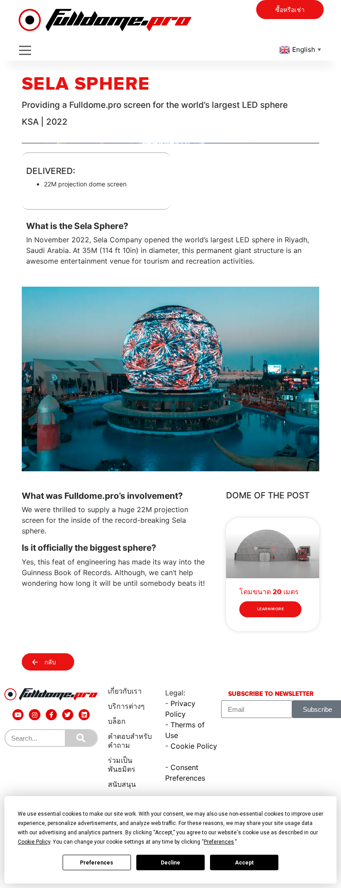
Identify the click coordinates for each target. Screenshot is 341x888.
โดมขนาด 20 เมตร (269, 592)
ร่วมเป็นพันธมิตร (121, 765)
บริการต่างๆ (126, 706)
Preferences (96, 863)
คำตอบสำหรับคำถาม (130, 741)
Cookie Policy (193, 746)
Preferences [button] (219, 842)
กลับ (50, 662)
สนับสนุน (122, 784)
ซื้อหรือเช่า (290, 10)
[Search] (81, 738)
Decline (170, 863)
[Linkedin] (84, 714)
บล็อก (117, 721)
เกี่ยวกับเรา (125, 691)
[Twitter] (67, 714)
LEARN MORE (270, 609)
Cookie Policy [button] (34, 842)
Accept (244, 863)
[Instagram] (34, 714)
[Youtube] (18, 714)
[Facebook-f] (51, 714)
